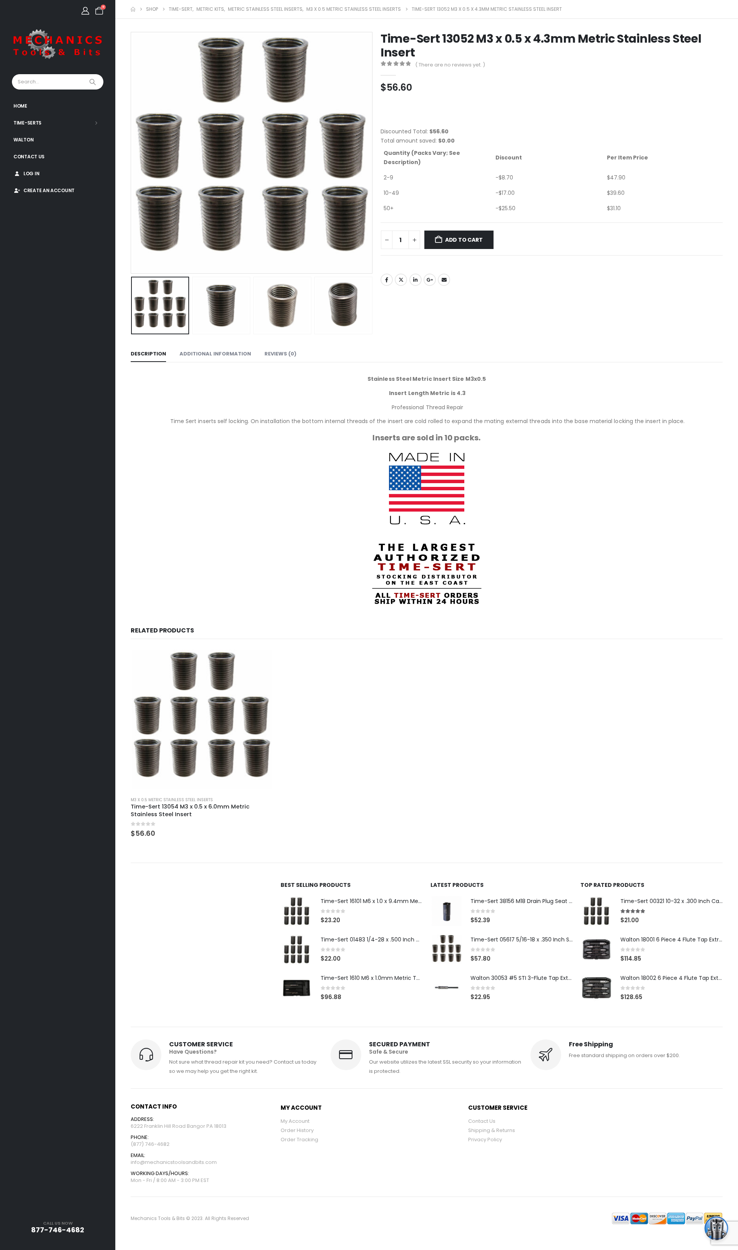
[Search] (93, 82)
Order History (297, 1130)
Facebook (387, 280)
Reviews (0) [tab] (280, 353)
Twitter (401, 280)
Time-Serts (27, 123)
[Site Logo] (58, 44)
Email (444, 280)
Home (20, 106)
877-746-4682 (57, 1230)
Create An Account (49, 190)
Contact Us (29, 156)
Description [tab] (148, 353)
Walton (23, 139)
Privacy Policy (485, 1139)
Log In (31, 173)
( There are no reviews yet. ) (450, 64)
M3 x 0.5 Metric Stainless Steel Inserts (172, 800)
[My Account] (85, 10)
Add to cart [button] (260, 661)
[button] (132, 152)
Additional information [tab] (215, 353)
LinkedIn (415, 280)
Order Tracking (299, 1139)
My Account (295, 1121)
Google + (430, 280)
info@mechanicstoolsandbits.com (174, 1162)
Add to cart (464, 240)
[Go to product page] (201, 719)
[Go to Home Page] (133, 9)
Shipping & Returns (491, 1130)
